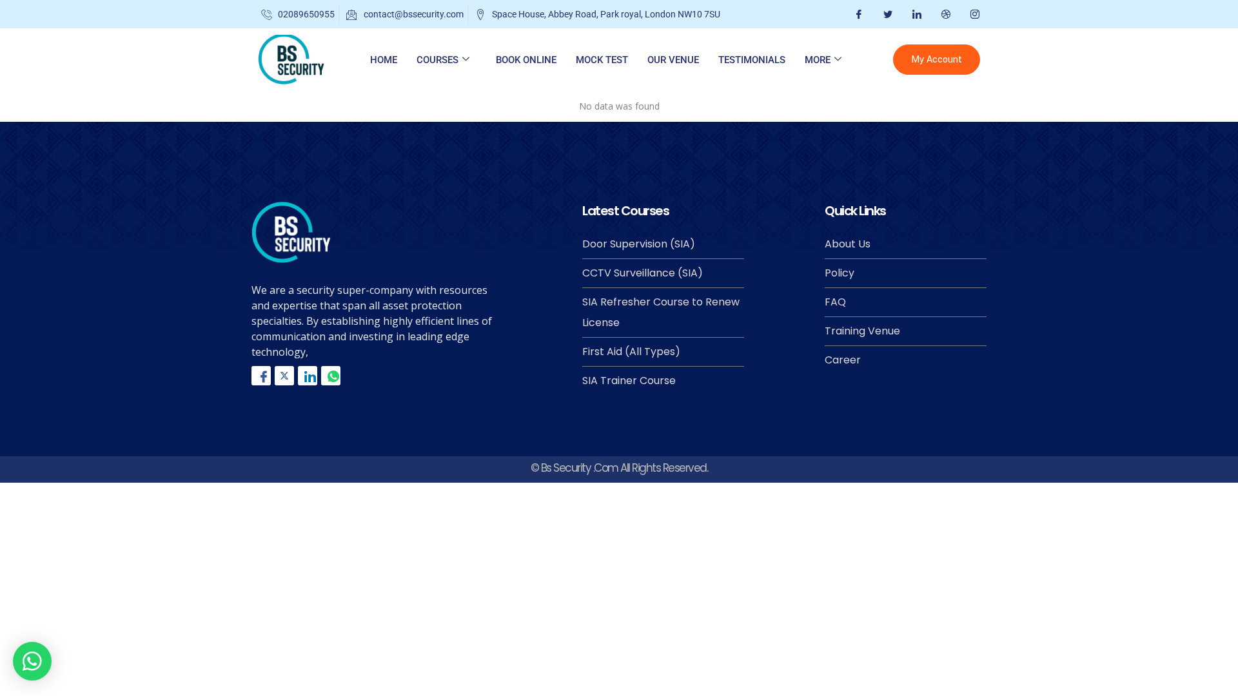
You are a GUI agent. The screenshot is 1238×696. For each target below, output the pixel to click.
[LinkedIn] (915, 14)
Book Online (526, 60)
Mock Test (602, 60)
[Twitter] (886, 14)
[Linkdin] (307, 375)
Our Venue (673, 60)
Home (383, 60)
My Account (936, 59)
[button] (32, 661)
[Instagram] (973, 14)
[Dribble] (944, 14)
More (817, 60)
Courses (437, 60)
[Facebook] (857, 14)
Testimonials (751, 60)
